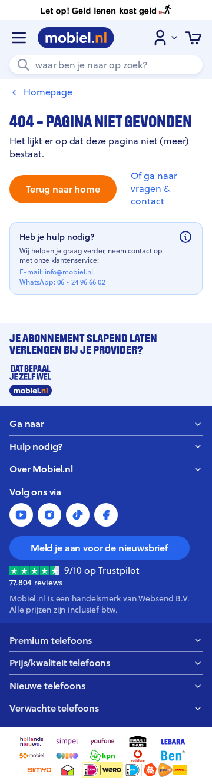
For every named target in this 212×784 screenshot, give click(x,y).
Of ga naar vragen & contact (154, 188)
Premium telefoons (50, 640)
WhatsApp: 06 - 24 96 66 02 (62, 282)
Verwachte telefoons (54, 708)
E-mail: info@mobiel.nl (56, 272)
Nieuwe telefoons (47, 686)
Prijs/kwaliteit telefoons (59, 663)
